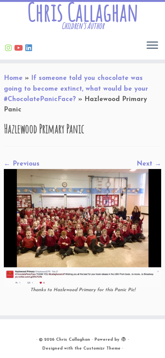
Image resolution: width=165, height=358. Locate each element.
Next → (149, 164)
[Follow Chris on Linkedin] (30, 49)
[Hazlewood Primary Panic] (82, 227)
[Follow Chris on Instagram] (9, 49)
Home (13, 78)
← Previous (22, 164)
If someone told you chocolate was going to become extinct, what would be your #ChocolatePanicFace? (76, 88)
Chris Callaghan (82, 12)
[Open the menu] (152, 45)
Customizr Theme (101, 348)
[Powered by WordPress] (123, 338)
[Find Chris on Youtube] (19, 49)
